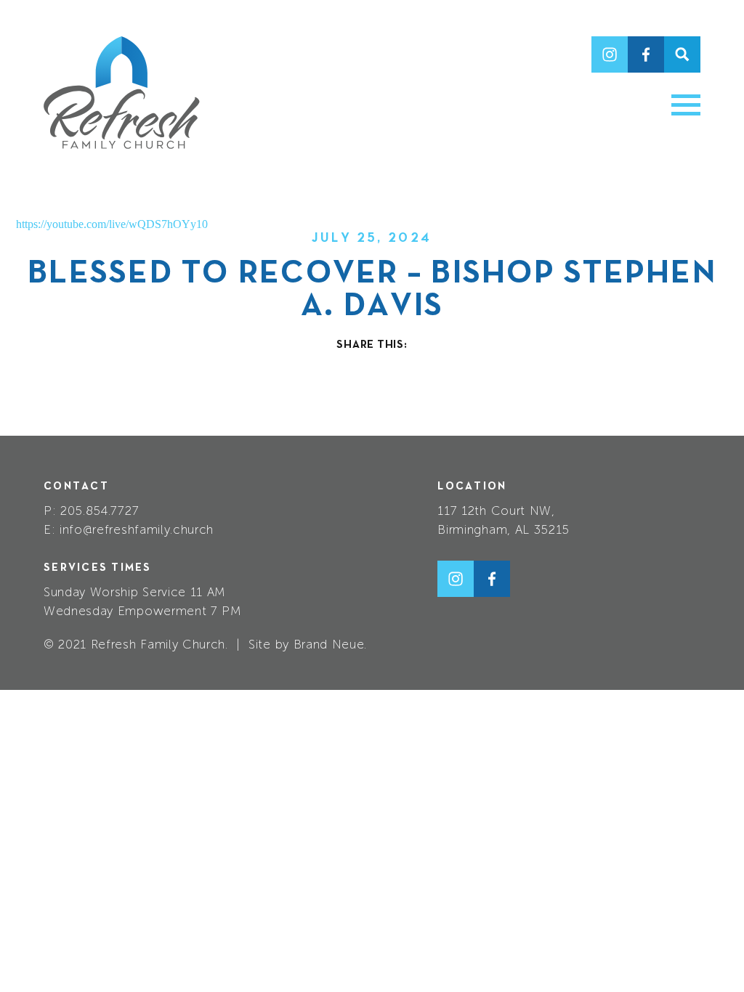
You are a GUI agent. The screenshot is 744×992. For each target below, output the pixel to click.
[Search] (682, 54)
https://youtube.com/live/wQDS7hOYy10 (112, 224)
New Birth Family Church (122, 92)
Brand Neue (329, 644)
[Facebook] (646, 54)
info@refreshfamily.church (137, 529)
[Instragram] (609, 54)
